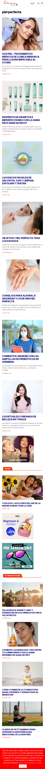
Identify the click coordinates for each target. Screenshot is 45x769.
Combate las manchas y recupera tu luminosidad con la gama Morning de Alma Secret (21, 652)
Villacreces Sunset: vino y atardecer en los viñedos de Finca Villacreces (22, 613)
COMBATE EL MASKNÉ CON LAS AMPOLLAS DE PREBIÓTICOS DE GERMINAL (20, 359)
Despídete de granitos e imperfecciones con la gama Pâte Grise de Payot (21, 120)
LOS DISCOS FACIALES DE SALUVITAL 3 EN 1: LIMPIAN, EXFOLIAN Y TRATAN (18, 180)
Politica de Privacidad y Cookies (30, 763)
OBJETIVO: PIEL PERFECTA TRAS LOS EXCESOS (21, 240)
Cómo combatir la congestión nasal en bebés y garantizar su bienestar (20, 692)
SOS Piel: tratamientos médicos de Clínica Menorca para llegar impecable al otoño (20, 58)
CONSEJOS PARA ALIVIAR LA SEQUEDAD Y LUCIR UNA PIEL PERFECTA (19, 298)
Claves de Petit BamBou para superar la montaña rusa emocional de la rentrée (18, 732)
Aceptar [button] (22, 766)
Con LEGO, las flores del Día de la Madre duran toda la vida (21, 504)
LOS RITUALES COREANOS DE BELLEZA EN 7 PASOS (19, 418)
